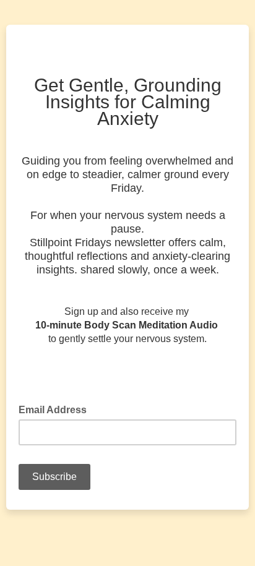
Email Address (56, 409)
